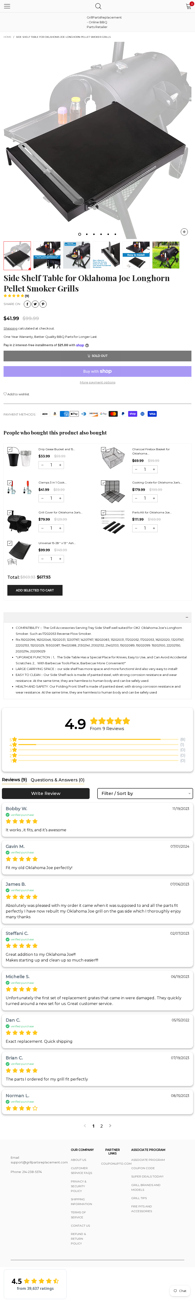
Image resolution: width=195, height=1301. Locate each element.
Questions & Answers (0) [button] (57, 780)
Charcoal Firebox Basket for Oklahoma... (151, 451)
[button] (16, 296)
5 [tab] (108, 234)
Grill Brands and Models (146, 1187)
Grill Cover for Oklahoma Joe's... (61, 512)
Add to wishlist (18, 394)
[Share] (27, 304)
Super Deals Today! (147, 1176)
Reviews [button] (14, 779)
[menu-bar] (7, 6)
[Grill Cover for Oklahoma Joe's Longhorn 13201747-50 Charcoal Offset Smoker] (19, 521)
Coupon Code (143, 1168)
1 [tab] (79, 234)
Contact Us (80, 1225)
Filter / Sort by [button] (117, 793)
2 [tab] (86, 234)
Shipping (10, 328)
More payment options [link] (97, 382)
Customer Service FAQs (81, 1170)
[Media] (184, 231)
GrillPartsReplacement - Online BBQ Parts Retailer (99, 22)
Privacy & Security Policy (78, 1186)
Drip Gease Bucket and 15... (57, 449)
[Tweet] (35, 304)
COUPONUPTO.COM (112, 1163)
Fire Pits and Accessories (141, 1209)
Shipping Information (81, 1201)
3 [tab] (94, 234)
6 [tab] (115, 234)
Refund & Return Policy (78, 1238)
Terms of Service (78, 1214)
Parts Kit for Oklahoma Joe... (152, 512)
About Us (78, 1160)
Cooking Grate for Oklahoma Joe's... (157, 482)
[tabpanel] (97, 140)
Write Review (45, 793)
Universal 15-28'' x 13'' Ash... (57, 543)
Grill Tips (139, 1198)
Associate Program (148, 1160)
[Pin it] (43, 304)
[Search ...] (98, 6)
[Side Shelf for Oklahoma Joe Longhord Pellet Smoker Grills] (97, 140)
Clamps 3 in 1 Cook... (53, 482)
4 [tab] (101, 234)
